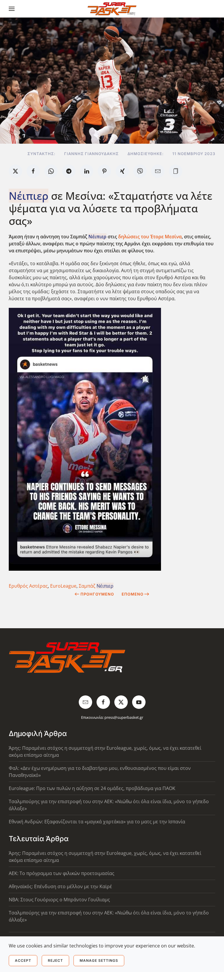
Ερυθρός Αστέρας (28, 586)
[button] (12, 9)
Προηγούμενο (97, 594)
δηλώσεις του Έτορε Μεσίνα (150, 236)
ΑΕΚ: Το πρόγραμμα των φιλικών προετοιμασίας (61, 873)
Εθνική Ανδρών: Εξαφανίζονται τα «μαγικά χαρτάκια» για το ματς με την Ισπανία (97, 821)
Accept (23, 960)
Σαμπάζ (96, 586)
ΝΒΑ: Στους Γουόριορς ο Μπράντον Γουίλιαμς (59, 899)
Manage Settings (99, 960)
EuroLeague (63, 586)
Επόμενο (133, 594)
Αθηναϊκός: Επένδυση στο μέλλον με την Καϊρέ (60, 886)
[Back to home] (112, 9)
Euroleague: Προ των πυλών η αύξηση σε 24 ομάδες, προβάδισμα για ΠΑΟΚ (92, 788)
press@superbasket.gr (123, 717)
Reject (55, 960)
